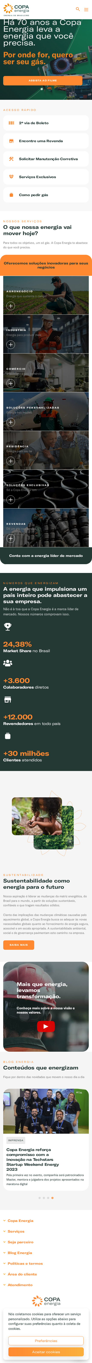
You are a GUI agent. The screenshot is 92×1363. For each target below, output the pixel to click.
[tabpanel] (46, 50)
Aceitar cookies (46, 1352)
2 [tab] (46, 89)
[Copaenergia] (16, 9)
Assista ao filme (43, 80)
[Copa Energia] (46, 1301)
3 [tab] (50, 89)
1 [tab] (42, 89)
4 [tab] (52, 1198)
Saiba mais (19, 944)
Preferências (46, 1341)
